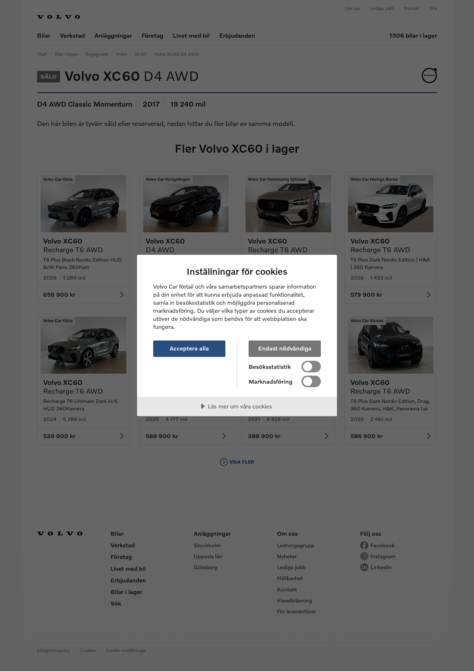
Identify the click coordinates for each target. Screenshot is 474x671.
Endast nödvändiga (284, 348)
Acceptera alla (189, 348)
